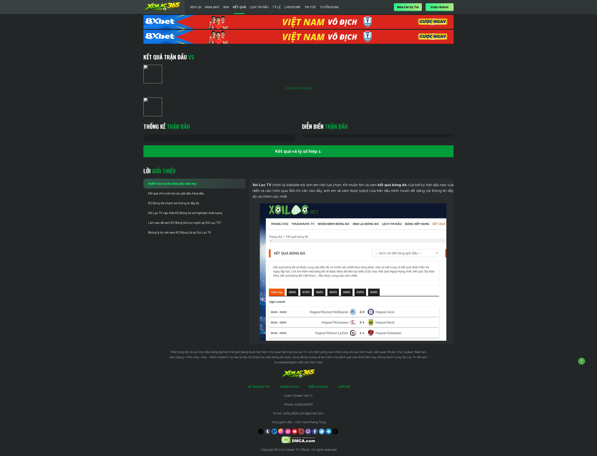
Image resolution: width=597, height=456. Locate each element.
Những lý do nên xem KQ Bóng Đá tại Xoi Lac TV (179, 232)
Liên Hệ (344, 386)
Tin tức (310, 7)
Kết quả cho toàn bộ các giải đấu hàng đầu (176, 193)
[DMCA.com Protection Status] (298, 439)
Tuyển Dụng (329, 7)
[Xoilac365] (162, 7)
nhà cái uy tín (408, 7)
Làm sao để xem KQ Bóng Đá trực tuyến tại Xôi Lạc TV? (184, 223)
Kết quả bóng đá (298, 88)
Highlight (212, 7)
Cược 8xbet (439, 7)
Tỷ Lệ (276, 7)
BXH (226, 7)
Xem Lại (195, 7)
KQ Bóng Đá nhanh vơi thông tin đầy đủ (173, 203)
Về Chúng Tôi (258, 386)
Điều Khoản (318, 386)
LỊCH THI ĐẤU (259, 7)
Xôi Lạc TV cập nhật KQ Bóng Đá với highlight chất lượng (185, 213)
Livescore (293, 7)
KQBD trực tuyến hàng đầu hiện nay (172, 183)
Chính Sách (289, 386)
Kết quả (239, 7)
